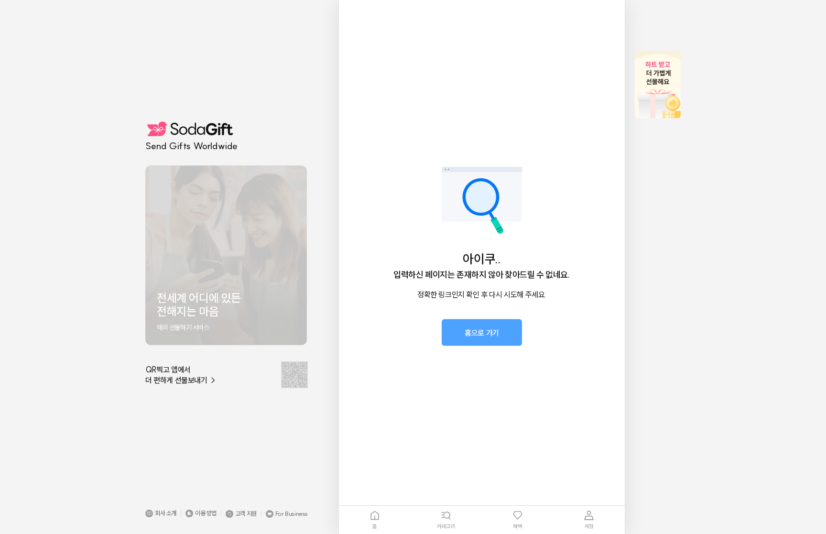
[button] (160, 513)
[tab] (375, 520)
